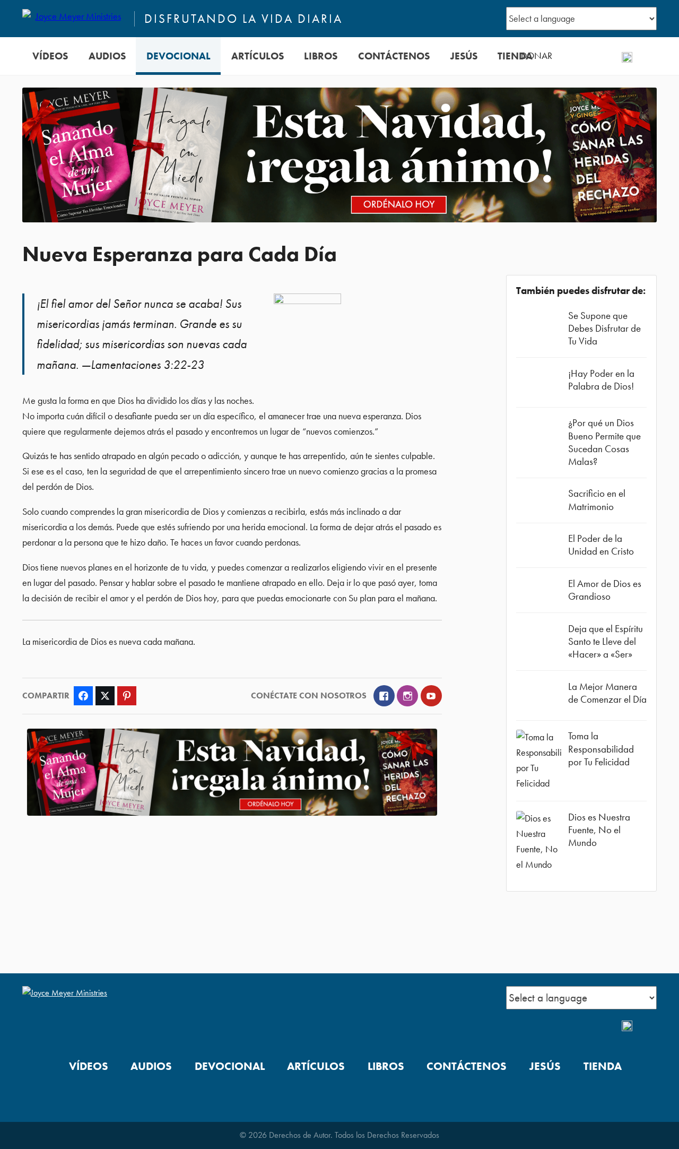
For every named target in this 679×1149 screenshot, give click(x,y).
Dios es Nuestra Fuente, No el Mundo (599, 829)
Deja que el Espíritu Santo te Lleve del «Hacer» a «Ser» (605, 641)
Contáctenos (394, 56)
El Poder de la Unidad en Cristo (601, 545)
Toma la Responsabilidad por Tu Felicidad (601, 748)
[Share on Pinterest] (126, 695)
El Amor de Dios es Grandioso (604, 590)
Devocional (178, 56)
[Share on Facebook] (83, 695)
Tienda (515, 56)
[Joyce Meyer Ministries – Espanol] (73, 18)
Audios (107, 56)
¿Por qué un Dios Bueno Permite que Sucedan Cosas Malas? (604, 442)
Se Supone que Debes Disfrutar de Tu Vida (604, 328)
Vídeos (50, 56)
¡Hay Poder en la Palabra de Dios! (601, 380)
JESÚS (463, 56)
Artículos (257, 56)
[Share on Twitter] (105, 695)
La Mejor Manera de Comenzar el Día (607, 693)
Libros (320, 56)
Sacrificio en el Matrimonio (596, 500)
